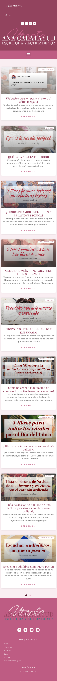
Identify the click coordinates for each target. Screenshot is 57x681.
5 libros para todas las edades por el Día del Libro (28, 448)
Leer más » (28, 117)
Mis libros (8, 647)
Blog (6, 654)
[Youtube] (30, 23)
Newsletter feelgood (12, 661)
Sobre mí (7, 657)
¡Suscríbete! (13, 5)
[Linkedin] (26, 23)
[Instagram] (22, 23)
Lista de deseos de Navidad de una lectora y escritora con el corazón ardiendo (28, 508)
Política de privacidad (28, 671)
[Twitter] (34, 23)
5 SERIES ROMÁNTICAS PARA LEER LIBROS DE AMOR (28, 272)
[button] (28, 54)
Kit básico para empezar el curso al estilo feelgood (28, 100)
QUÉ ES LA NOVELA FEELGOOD (28, 157)
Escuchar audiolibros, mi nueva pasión (28, 566)
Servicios (7, 651)
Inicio (6, 644)
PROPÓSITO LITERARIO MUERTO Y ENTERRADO (28, 331)
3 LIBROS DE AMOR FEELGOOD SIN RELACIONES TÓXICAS (28, 214)
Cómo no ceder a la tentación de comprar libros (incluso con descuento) (28, 389)
